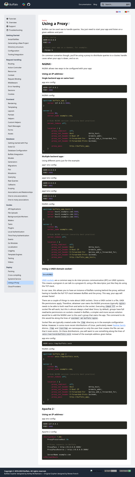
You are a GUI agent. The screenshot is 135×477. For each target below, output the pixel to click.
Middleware (13, 83)
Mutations (12, 173)
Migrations (12, 166)
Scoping (11, 188)
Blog (95, 4)
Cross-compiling (14, 275)
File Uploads (13, 213)
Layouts (11, 111)
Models (11, 158)
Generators (12, 162)
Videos (10, 262)
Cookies (11, 94)
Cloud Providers (14, 286)
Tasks (10, 224)
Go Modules (13, 243)
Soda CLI (11, 147)
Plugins (11, 228)
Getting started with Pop (18, 143)
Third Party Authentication (18, 235)
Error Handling (14, 86)
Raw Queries (13, 181)
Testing (11, 258)
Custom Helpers (14, 122)
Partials (11, 115)
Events (10, 239)
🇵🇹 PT (127, 12)
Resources (12, 71)
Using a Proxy (13, 283)
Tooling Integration (15, 54)
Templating (12, 107)
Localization (13, 247)
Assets (10, 134)
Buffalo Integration (15, 154)
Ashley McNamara (34, 473)
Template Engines (15, 254)
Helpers (11, 118)
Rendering (12, 103)
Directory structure (15, 47)
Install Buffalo (13, 39)
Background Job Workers (18, 216)
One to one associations (17, 196)
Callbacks (12, 184)
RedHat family (119, 325)
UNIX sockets (48, 280)
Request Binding (14, 79)
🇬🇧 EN (118, 12)
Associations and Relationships (20, 192)
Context (11, 75)
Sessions (11, 90)
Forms (10, 130)
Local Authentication (16, 232)
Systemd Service (14, 279)
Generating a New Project (18, 43)
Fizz (9, 169)
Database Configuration (17, 150)
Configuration (13, 51)
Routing (11, 64)
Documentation (85, 4)
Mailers (11, 220)
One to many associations (18, 200)
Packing (11, 271)
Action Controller (15, 67)
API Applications (14, 209)
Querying (12, 177)
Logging (11, 251)
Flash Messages (14, 126)
